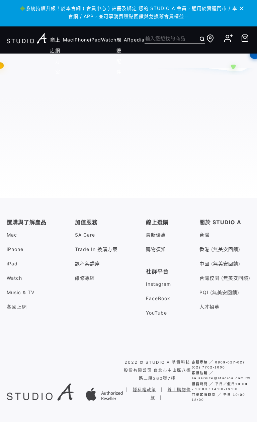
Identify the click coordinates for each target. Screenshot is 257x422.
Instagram (158, 284)
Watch (108, 40)
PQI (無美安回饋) (219, 292)
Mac (68, 40)
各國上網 (17, 307)
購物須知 (156, 249)
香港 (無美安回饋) (219, 249)
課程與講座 (87, 263)
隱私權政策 (144, 389)
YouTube (156, 313)
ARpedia (134, 40)
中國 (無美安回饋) (219, 263)
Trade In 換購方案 (96, 249)
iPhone (81, 40)
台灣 (204, 235)
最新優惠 (156, 235)
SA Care (85, 235)
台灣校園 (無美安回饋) (224, 278)
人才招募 (209, 307)
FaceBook (158, 298)
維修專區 (85, 278)
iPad (95, 40)
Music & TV (20, 292)
